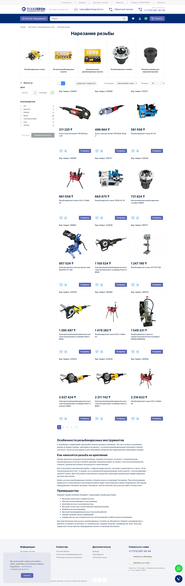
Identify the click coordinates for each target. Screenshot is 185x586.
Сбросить (26, 135)
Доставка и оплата (100, 3)
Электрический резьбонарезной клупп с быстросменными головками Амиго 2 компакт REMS (75, 403)
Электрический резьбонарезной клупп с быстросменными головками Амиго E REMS (111, 269)
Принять (27, 575)
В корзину (85, 151)
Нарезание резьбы (63, 27)
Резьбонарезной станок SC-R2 (143, 133)
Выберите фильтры (43, 135)
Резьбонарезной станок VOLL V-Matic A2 (74, 201)
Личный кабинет (63, 551)
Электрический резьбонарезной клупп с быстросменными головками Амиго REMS (75, 336)
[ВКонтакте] (104, 580)
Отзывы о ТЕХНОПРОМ (140, 3)
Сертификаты (98, 554)
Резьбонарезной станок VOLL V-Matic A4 (146, 402)
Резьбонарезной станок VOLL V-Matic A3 (110, 335)
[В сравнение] (66, 151)
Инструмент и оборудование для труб (41, 27)
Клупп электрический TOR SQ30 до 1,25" (73, 134)
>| (76, 427)
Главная (23, 27)
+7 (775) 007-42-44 (140, 551)
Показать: (145, 83)
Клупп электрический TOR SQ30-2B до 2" (110, 134)
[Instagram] (94, 580)
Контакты (161, 3)
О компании (66, 3)
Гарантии (119, 3)
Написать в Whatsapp (142, 556)
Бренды (82, 3)
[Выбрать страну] (145, 18)
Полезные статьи (99, 557)
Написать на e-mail (141, 563)
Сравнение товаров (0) (86, 83)
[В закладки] (61, 151)
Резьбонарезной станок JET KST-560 (146, 267)
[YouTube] (99, 580)
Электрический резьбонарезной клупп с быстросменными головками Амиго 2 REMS (111, 403)
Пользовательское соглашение (69, 557)
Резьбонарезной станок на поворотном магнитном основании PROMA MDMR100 (145, 336)
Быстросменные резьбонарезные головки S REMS (145, 201)
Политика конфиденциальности (69, 554)
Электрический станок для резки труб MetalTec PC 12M (74, 268)
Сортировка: (109, 83)
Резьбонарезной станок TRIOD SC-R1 (110, 200)
